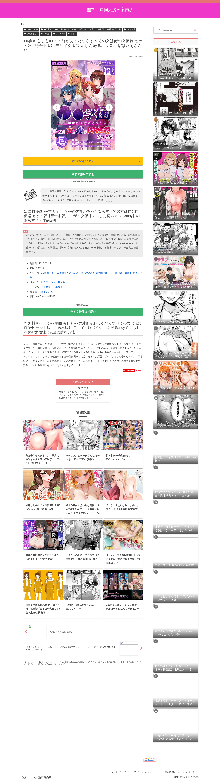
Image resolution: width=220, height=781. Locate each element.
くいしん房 (130, 29)
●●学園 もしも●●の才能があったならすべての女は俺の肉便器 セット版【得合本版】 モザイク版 (82, 29)
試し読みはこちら (83, 161)
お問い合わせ (192, 772)
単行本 (73, 34)
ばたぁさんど (32, 34)
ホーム (118, 772)
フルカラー (60, 34)
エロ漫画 (47, 34)
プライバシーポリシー (143, 772)
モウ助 (84, 388)
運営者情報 (170, 772)
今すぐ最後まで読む (83, 311)
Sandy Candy (32, 29)
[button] (195, 30)
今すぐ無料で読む (83, 174)
